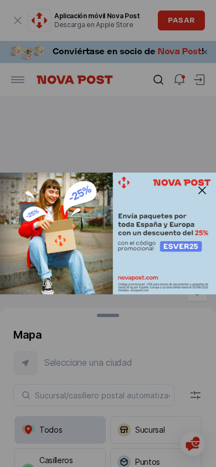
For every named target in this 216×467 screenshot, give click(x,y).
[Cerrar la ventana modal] (202, 190)
